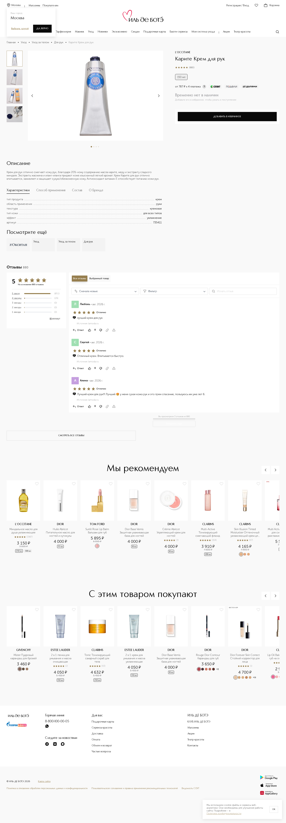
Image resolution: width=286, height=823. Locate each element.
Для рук (58, 42)
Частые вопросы (101, 751)
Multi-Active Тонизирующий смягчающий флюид (208, 532)
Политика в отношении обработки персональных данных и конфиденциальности (47, 788)
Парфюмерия (63, 31)
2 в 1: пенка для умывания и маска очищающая (60, 658)
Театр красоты (242, 31)
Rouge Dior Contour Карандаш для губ (208, 656)
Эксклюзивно (119, 31)
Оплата (96, 739)
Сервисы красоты (102, 727)
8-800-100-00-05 (57, 721)
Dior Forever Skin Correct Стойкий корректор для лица (245, 658)
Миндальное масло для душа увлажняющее (23, 531)
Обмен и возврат (102, 745)
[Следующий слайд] (32, 96)
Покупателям (50, 5)
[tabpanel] (84, 211)
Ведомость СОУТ (190, 788)
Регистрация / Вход (237, 5)
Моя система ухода (203, 31)
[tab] (18, 191)
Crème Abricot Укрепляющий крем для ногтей (171, 532)
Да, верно (42, 28)
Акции (226, 31)
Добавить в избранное (227, 116)
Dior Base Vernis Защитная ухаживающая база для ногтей (134, 532)
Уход (91, 31)
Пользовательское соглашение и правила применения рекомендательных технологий (135, 788)
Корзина (274, 5)
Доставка (97, 733)
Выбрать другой (20, 28)
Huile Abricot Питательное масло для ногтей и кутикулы (60, 532)
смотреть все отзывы (71, 435)
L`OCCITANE (182, 52)
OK (273, 809)
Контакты (193, 745)
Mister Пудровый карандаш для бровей (23, 656)
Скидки (135, 31)
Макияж (79, 31)
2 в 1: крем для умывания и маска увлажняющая (134, 658)
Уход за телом (40, 42)
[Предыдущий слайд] (266, 470)
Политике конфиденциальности (224, 813)
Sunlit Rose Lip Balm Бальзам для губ (97, 531)
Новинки (103, 31)
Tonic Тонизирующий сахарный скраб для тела (97, 658)
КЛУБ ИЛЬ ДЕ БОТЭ (199, 721)
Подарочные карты (154, 31)
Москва (16, 5)
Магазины (34, 5)
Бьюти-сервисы (179, 31)
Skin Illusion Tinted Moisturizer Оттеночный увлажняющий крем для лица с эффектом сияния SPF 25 (245, 533)
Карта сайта (44, 781)
